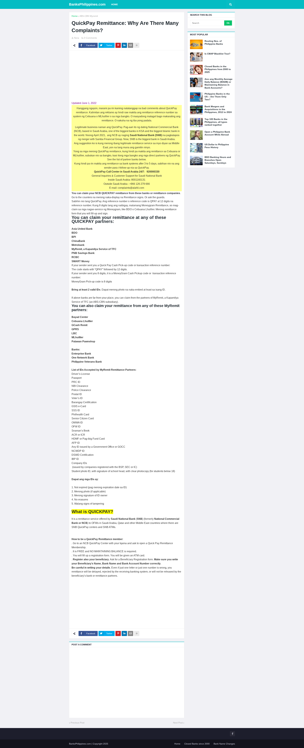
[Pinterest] (118, 45)
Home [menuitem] (114, 4)
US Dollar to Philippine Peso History (217, 146)
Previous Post (77, 722)
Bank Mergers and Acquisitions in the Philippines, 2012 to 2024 (218, 109)
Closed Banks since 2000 (197, 743)
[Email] (130, 45)
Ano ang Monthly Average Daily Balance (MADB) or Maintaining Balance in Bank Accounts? (218, 83)
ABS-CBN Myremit (88, 16)
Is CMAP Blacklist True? (217, 53)
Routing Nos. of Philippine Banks (214, 42)
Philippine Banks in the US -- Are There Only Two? (217, 97)
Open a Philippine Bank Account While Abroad (217, 133)
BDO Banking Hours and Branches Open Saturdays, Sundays (218, 160)
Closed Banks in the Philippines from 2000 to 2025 (218, 69)
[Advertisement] (127, 76)
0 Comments (90, 38)
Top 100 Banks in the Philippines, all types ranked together (216, 122)
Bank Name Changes (224, 743)
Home (75, 16)
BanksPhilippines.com (87, 4)
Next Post (178, 722)
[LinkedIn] (124, 45)
